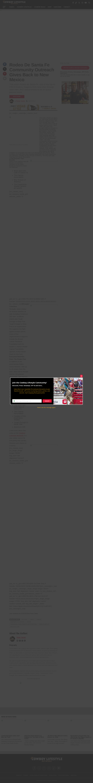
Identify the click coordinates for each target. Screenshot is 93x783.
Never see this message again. (46, 407)
